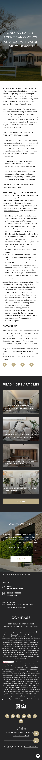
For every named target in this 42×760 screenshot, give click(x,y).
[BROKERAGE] (21, 721)
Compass (14, 635)
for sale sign (23, 109)
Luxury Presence (21, 735)
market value (12, 104)
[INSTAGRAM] (13, 716)
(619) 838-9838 (12, 595)
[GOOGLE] (29, 716)
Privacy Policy (31, 746)
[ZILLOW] (35, 716)
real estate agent (11, 211)
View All (21, 501)
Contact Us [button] (21, 559)
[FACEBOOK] (7, 716)
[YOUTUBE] (24, 716)
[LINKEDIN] (18, 716)
